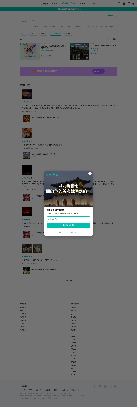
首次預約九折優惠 (68, 225)
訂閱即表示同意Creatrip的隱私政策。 (68, 233)
